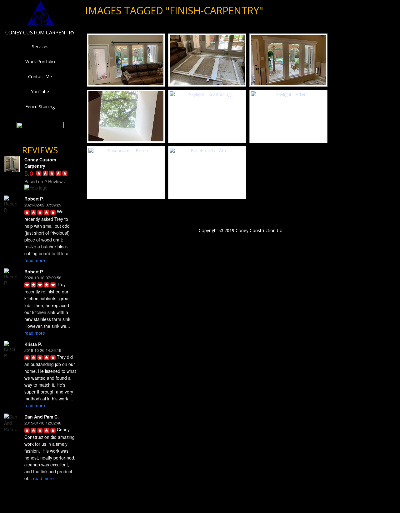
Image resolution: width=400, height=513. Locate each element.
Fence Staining (40, 106)
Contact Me (40, 76)
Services (40, 46)
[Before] (125, 60)
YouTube (40, 91)
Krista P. (33, 344)
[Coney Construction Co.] (40, 25)
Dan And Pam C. (41, 417)
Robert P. (34, 199)
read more (34, 260)
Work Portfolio (40, 61)
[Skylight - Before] (125, 116)
